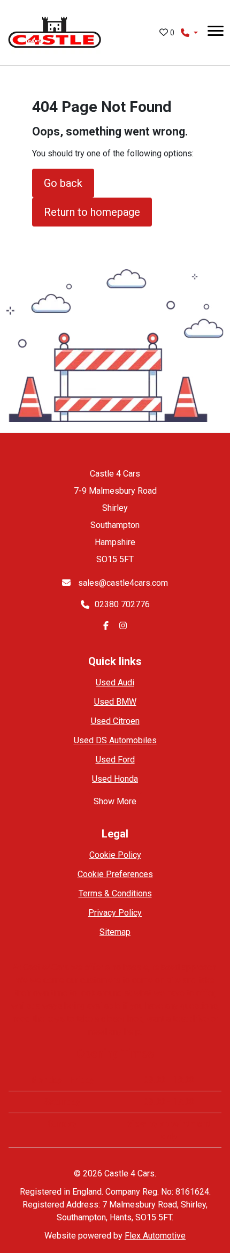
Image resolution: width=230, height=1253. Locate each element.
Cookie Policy (115, 855)
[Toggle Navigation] (216, 33)
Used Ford (115, 759)
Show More (115, 801)
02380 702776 (122, 604)
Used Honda (115, 779)
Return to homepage (92, 212)
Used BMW (115, 702)
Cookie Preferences (115, 874)
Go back (63, 183)
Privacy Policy (115, 913)
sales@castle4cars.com (122, 583)
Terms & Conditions (115, 893)
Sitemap (115, 932)
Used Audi (115, 682)
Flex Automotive (155, 1236)
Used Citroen (115, 721)
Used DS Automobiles (115, 740)
